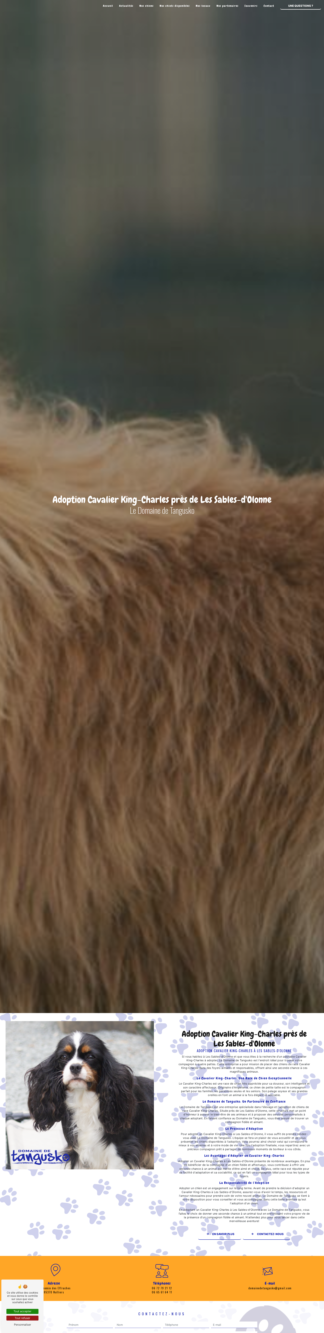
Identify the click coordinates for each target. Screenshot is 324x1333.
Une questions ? (300, 5)
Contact (269, 6)
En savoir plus (223, 1234)
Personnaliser (22, 1324)
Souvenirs (251, 6)
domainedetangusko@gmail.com (270, 1288)
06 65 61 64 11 (162, 1292)
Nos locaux (203, 6)
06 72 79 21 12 (162, 1288)
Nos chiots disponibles (175, 6)
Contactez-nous (270, 1234)
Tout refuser (22, 1318)
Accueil (108, 6)
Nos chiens (146, 6)
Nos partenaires (227, 6)
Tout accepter (22, 1311)
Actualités (126, 6)
